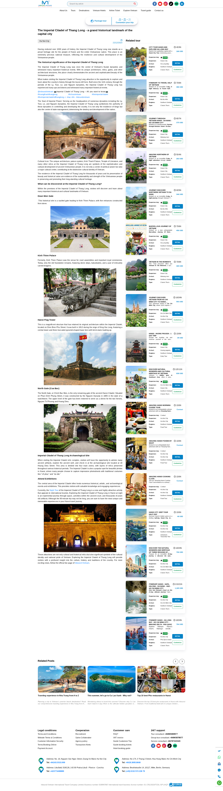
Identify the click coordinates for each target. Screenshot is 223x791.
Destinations (84, 10)
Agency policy (81, 741)
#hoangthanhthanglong (47, 94)
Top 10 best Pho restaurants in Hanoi (104, 696)
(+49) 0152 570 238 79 (135, 771)
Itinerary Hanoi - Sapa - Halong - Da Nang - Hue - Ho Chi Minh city (160, 586)
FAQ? (115, 734)
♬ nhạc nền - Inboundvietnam (77, 97)
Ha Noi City (44, 41)
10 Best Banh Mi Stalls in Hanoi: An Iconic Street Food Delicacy (159, 696)
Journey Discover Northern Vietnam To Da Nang (160, 192)
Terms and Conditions (47, 734)
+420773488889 (57, 771)
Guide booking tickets (122, 745)
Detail (177, 63)
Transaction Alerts (83, 745)
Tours (73, 10)
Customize (178, 69)
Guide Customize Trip (122, 741)
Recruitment (80, 734)
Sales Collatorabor (83, 738)
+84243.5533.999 (57, 762)
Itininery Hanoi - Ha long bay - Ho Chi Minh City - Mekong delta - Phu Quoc (160, 622)
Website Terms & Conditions (50, 738)
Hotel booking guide (121, 748)
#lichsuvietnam (74, 94)
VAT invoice (118, 738)
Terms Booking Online (47, 745)
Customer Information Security (50, 741)
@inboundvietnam (45, 92)
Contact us (159, 10)
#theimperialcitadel (100, 94)
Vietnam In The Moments (160, 262)
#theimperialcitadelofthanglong (51, 97)
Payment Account (45, 748)
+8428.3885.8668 (133, 762)
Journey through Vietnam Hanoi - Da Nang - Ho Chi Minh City (160, 121)
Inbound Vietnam (82, 563)
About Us (63, 10)
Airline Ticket (114, 10)
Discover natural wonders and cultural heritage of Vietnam (159, 371)
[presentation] (175, 661)
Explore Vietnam (130, 10)
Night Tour (54, 490)
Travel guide (146, 10)
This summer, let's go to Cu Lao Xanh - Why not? (60, 696)
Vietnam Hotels (99, 10)
